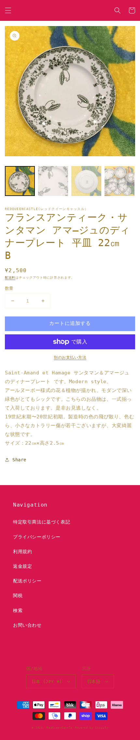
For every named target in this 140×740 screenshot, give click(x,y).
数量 (9, 288)
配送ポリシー (27, 580)
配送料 (10, 277)
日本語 (93, 681)
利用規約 (22, 551)
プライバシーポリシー (37, 536)
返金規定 (22, 566)
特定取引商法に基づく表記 (41, 521)
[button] (8, 10)
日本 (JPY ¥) (47, 681)
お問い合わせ (27, 625)
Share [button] (19, 459)
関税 (17, 595)
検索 (17, 610)
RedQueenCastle (60, 727)
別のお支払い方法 (70, 357)
